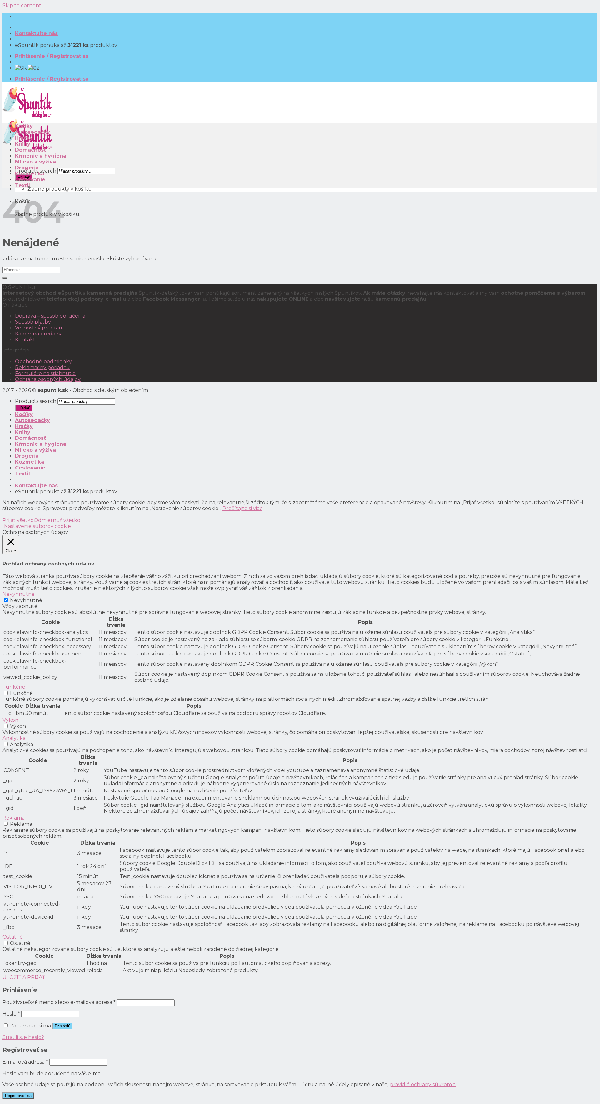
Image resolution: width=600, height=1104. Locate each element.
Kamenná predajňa (39, 334)
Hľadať (24, 408)
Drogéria (27, 168)
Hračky (24, 138)
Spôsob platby (33, 322)
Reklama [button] (13, 818)
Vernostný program (39, 328)
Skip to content (21, 5)
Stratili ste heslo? (23, 1037)
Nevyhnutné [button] (18, 594)
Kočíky (24, 126)
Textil (22, 185)
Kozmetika (29, 174)
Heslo (11, 1014)
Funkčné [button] (13, 687)
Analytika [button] (14, 738)
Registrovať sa (18, 1095)
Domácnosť (30, 150)
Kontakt (25, 340)
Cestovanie (30, 180)
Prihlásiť (62, 1026)
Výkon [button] (10, 720)
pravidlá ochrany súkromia (423, 1084)
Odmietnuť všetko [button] (57, 520)
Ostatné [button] (12, 937)
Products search (35, 401)
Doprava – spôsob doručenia (50, 316)
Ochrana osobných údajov (48, 379)
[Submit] (5, 278)
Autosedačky (32, 132)
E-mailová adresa (25, 1062)
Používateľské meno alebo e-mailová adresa (59, 1002)
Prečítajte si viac (242, 508)
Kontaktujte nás (36, 33)
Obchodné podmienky (43, 361)
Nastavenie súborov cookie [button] (37, 526)
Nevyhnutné (26, 600)
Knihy (22, 144)
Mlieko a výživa (35, 162)
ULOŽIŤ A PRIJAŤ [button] (23, 977)
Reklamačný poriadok (42, 367)
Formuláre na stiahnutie (45, 373)
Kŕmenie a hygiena (40, 156)
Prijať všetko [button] (18, 520)
